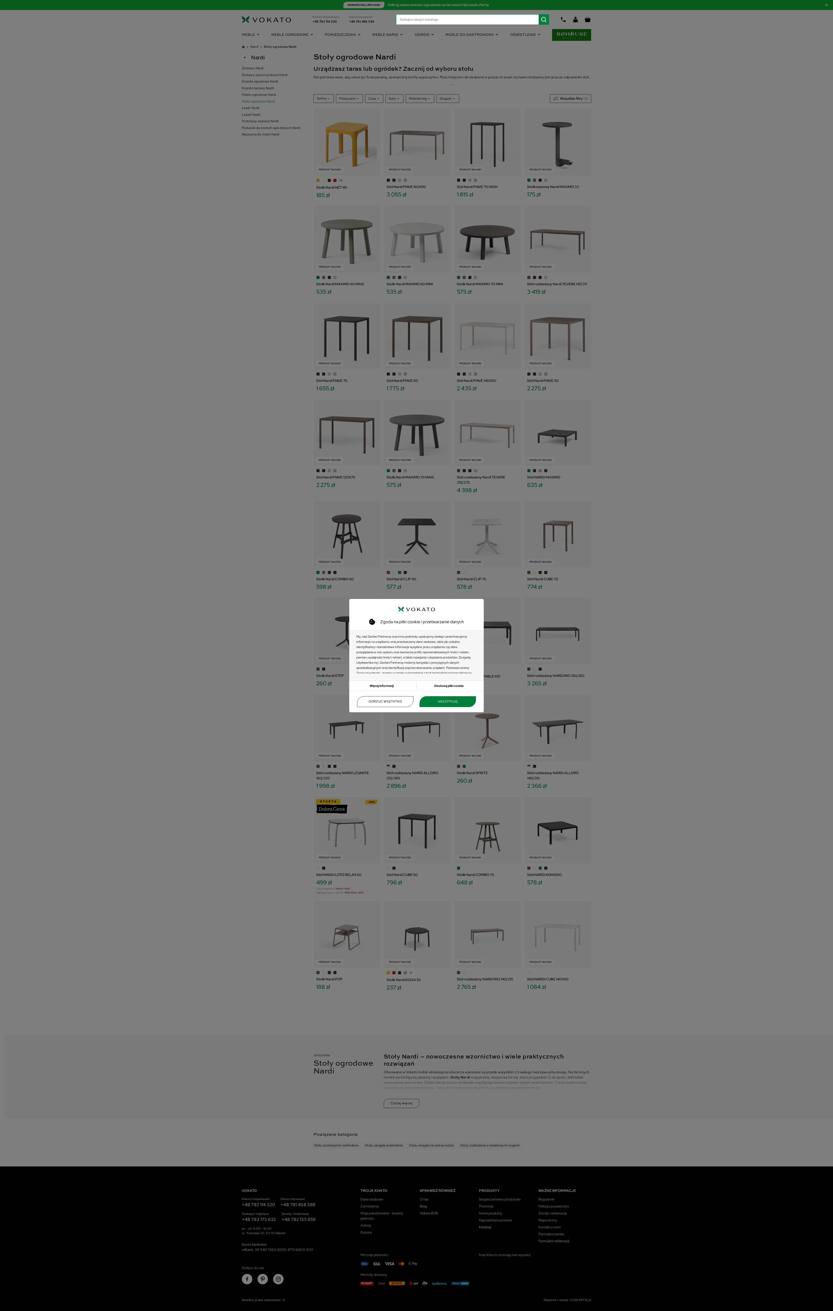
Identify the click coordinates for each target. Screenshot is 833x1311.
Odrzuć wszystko (385, 701)
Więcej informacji (382, 686)
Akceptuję (448, 701)
